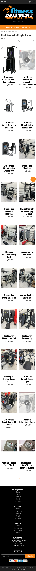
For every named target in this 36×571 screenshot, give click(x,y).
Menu (5, 1)
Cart (33, 2)
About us (18, 525)
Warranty (18, 533)
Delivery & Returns (18, 530)
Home (2, 31)
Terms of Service (20, 569)
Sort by (3, 38)
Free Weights (18, 494)
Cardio (18, 492)
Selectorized (18, 496)
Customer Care (18, 528)
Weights (18, 499)
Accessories (18, 501)
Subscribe (30, 556)
